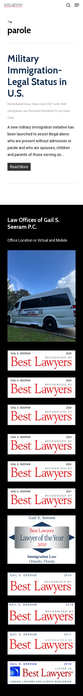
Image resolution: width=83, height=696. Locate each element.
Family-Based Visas (19, 104)
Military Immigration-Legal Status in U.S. (37, 76)
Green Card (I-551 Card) (46, 104)
